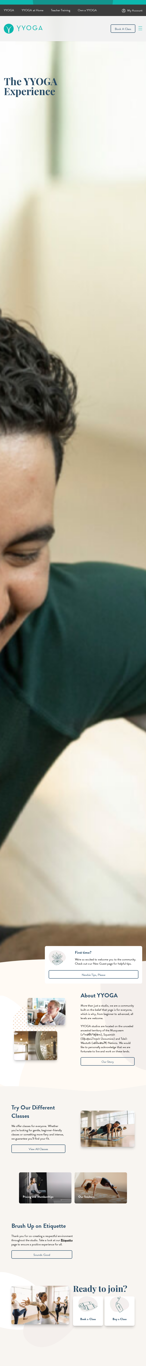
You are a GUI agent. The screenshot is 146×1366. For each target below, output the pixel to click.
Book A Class (123, 29)
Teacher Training (60, 10)
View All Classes (38, 1149)
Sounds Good (41, 1255)
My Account (134, 10)
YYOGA (9, 10)
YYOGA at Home (32, 10)
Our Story (108, 1062)
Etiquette (66, 1240)
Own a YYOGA (87, 10)
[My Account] (124, 10)
